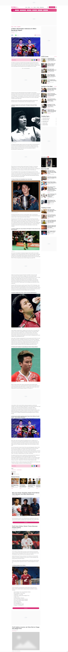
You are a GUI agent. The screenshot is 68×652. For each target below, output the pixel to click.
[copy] (39, 60)
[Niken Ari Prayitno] (12, 474)
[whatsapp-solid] (32, 60)
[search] (47, 7)
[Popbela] (15, 7)
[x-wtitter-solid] (36, 60)
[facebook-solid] (34, 60)
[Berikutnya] (40, 532)
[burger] (56, 7)
